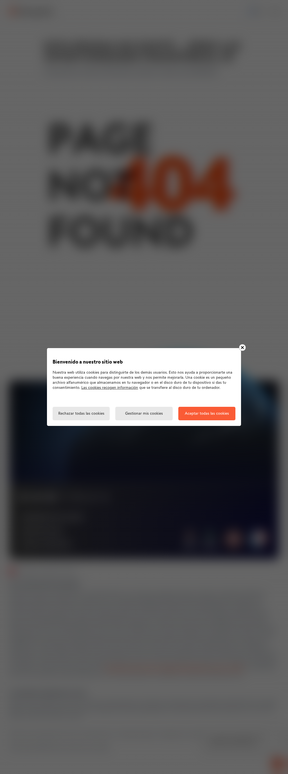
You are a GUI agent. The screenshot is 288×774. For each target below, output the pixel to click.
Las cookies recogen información (109, 388)
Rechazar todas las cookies (81, 414)
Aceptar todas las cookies (207, 414)
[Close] (242, 347)
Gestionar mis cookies (144, 414)
